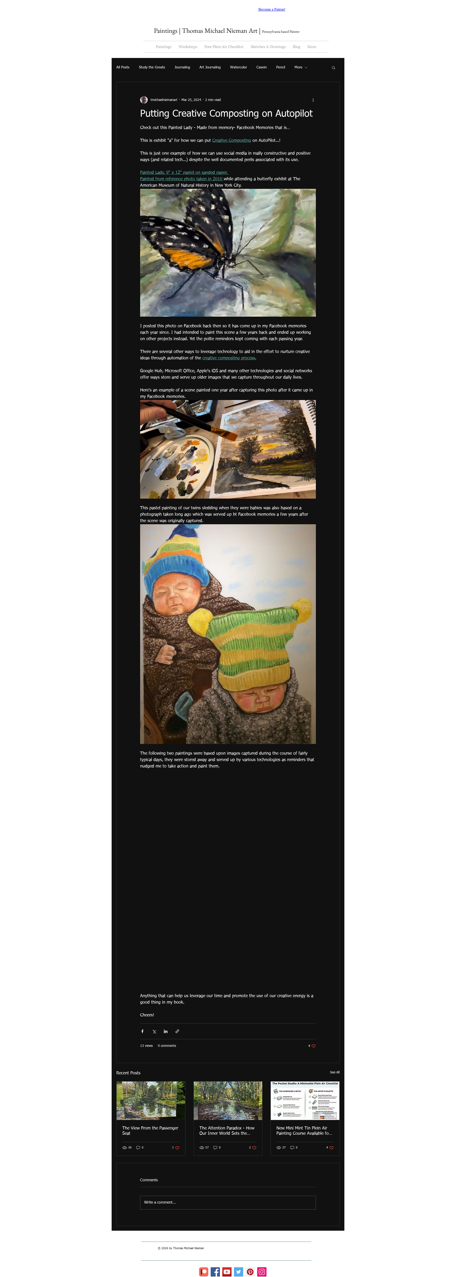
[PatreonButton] (203, 1272)
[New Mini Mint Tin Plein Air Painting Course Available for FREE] (305, 1101)
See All (335, 1072)
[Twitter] (238, 1272)
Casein (261, 67)
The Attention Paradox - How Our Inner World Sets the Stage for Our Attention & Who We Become (227, 1131)
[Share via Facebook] (142, 1031)
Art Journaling (210, 67)
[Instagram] (261, 1272)
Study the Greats (152, 67)
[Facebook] (215, 1272)
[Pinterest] (250, 1272)
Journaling (182, 67)
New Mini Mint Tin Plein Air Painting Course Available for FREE (303, 1131)
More (298, 67)
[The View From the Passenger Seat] (151, 1101)
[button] (333, 67)
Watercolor (238, 67)
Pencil (280, 67)
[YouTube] (227, 1272)
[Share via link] (177, 1031)
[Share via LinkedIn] (165, 1031)
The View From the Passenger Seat (150, 1131)
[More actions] (313, 100)
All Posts (122, 67)
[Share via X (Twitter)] (154, 1031)
